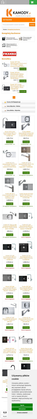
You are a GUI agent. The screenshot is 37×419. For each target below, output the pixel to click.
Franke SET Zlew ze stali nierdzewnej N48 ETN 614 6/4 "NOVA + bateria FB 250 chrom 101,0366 (9, 227)
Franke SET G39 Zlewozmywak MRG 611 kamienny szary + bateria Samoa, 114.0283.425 (26, 227)
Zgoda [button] (22, 405)
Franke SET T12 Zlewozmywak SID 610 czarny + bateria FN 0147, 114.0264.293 (26, 257)
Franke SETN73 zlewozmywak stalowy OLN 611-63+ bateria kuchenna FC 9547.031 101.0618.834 (17, 75)
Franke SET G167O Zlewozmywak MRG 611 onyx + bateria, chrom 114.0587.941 (17, 87)
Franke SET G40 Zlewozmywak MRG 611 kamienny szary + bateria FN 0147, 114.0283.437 (10, 288)
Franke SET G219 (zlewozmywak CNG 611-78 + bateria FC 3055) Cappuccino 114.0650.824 (26, 165)
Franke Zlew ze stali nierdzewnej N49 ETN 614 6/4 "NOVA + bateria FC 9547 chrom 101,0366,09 (26, 350)
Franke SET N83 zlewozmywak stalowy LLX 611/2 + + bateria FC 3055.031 (10, 319)
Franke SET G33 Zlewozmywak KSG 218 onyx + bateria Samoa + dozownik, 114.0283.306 (9, 350)
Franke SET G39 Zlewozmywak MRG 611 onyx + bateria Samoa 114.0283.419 (26, 288)
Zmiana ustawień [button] (22, 412)
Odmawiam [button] (22, 409)
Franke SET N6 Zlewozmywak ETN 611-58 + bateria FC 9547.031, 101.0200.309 (26, 319)
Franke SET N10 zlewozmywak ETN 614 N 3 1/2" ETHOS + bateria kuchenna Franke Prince (18, 64)
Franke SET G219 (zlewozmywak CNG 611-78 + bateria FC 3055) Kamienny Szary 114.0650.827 (9, 196)
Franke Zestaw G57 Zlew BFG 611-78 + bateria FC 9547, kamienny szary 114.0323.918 (26, 196)
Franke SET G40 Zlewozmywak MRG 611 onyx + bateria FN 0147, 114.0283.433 (9, 257)
